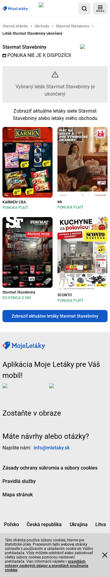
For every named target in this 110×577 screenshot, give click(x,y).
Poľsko (11, 524)
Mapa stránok (17, 495)
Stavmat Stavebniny (24, 47)
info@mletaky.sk (52, 448)
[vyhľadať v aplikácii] (84, 8)
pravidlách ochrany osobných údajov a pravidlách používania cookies (46, 565)
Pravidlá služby (19, 481)
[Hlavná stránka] (15, 8)
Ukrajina (79, 524)
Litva (100, 524)
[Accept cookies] (105, 555)
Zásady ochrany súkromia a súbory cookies (49, 468)
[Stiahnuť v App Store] (57, 8)
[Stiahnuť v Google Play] (73, 390)
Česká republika (44, 524)
